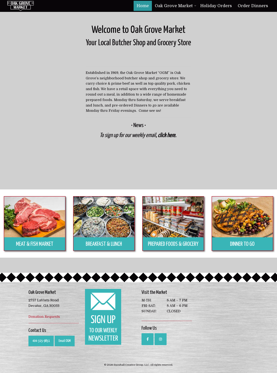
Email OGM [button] (65, 341)
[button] (148, 339)
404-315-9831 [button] (41, 341)
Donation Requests (44, 317)
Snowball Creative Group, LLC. (132, 364)
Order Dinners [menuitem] (253, 5)
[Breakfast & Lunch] (104, 217)
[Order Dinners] (242, 217)
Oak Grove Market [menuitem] (174, 5)
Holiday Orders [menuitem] (216, 5)
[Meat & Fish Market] (34, 217)
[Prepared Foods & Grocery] (173, 217)
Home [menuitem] (143, 5)
